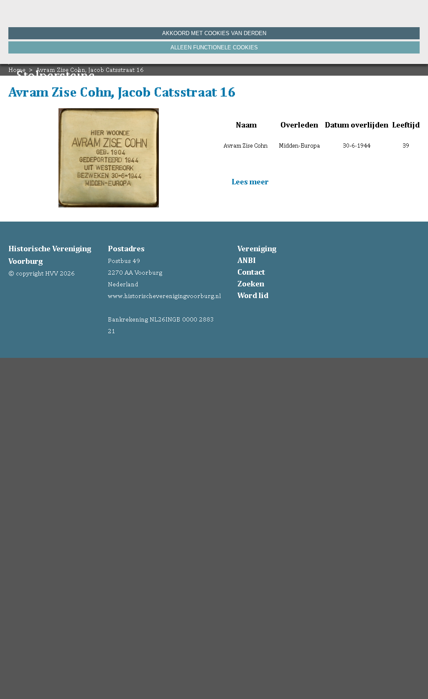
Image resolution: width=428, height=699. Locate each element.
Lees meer (249, 181)
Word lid (252, 295)
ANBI (246, 260)
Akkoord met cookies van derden (214, 33)
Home (16, 69)
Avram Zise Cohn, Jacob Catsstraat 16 (90, 69)
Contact (251, 271)
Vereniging (256, 248)
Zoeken (250, 283)
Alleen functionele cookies (214, 47)
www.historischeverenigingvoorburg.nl (164, 295)
